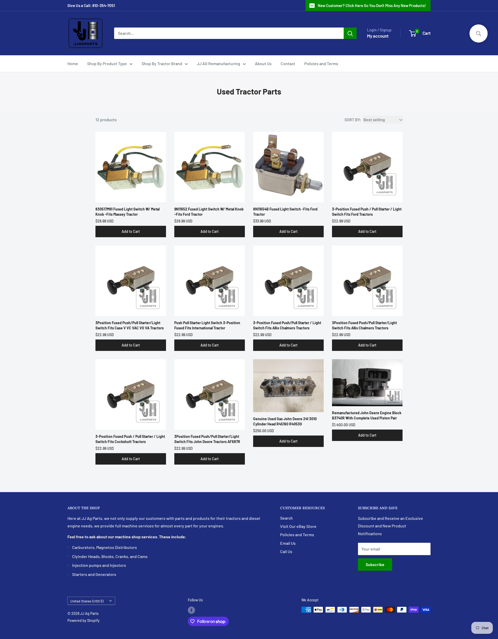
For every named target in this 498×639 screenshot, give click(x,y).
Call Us (286, 551)
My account (378, 35)
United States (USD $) (86, 601)
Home (72, 63)
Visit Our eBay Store (298, 526)
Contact (288, 63)
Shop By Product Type (107, 63)
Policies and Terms (321, 63)
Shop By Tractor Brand (162, 63)
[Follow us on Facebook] (191, 610)
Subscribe (375, 564)
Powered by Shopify (83, 620)
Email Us (288, 543)
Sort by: (352, 119)
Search (286, 517)
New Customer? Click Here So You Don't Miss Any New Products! (372, 5)
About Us (263, 63)
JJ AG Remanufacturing (218, 63)
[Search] (350, 33)
